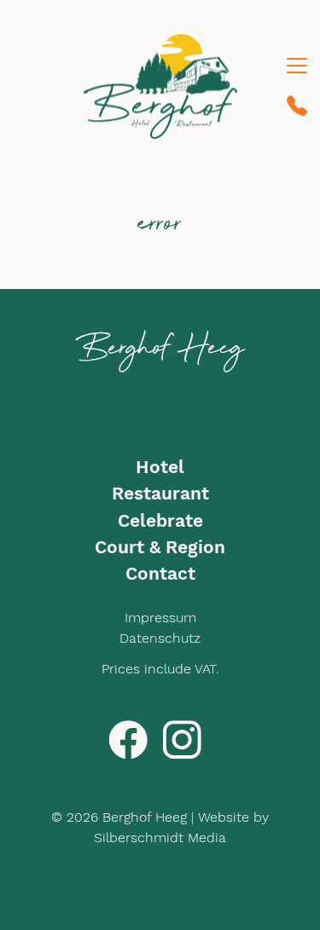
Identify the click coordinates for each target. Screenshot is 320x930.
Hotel (160, 467)
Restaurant (160, 493)
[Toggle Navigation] (297, 66)
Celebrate (160, 521)
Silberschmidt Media (160, 837)
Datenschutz (160, 638)
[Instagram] (181, 739)
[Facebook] (128, 739)
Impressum (160, 617)
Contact (160, 573)
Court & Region (160, 547)
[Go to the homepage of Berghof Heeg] (160, 86)
